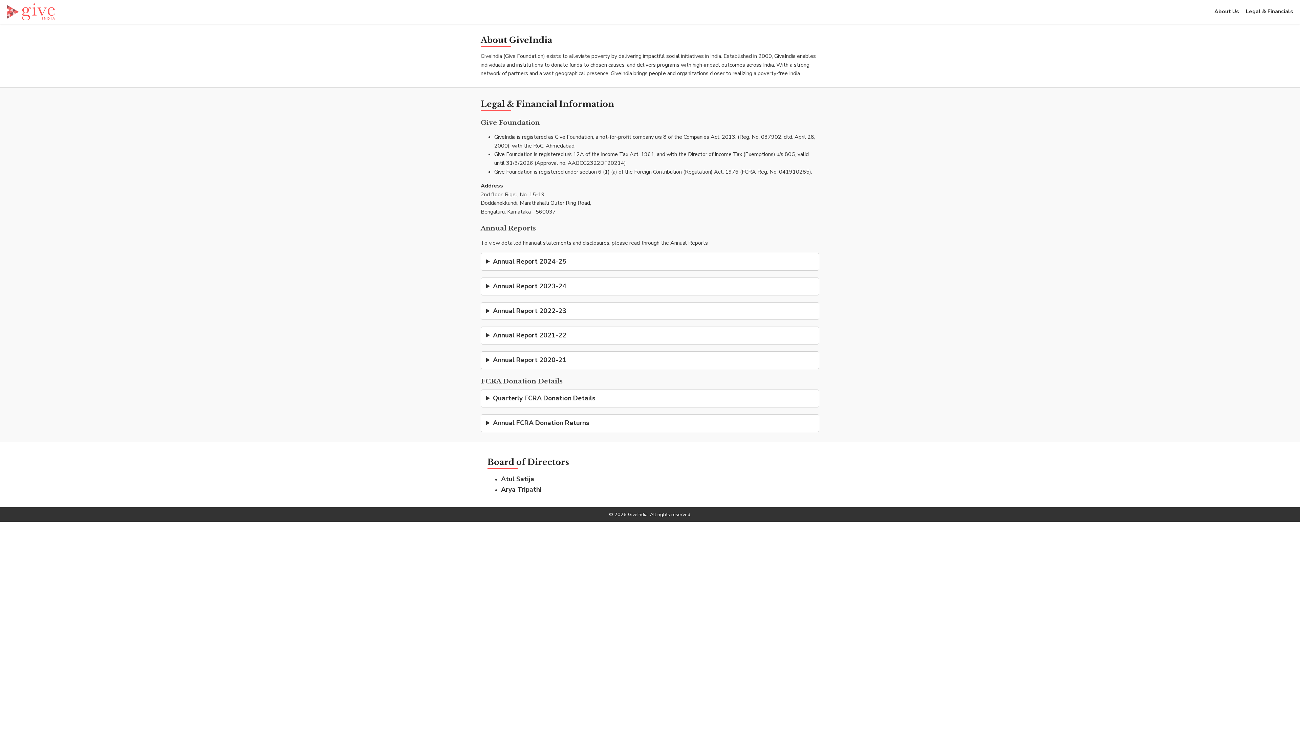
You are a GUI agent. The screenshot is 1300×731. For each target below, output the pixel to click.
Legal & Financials (1269, 11)
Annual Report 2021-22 (529, 335)
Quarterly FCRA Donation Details (544, 398)
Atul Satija (517, 479)
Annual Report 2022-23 (529, 311)
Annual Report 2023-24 (529, 286)
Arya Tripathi (521, 489)
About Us (1226, 11)
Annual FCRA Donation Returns (541, 423)
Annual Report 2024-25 (529, 261)
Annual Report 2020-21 (529, 360)
